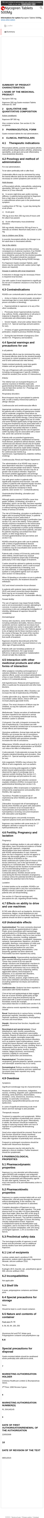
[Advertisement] (22, 60)
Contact (36, 1517)
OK (33, 4)
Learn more (26, 4)
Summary (11, 32)
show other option (8, 20)
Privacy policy (27, 1517)
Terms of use (16, 1517)
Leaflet (9, 26)
